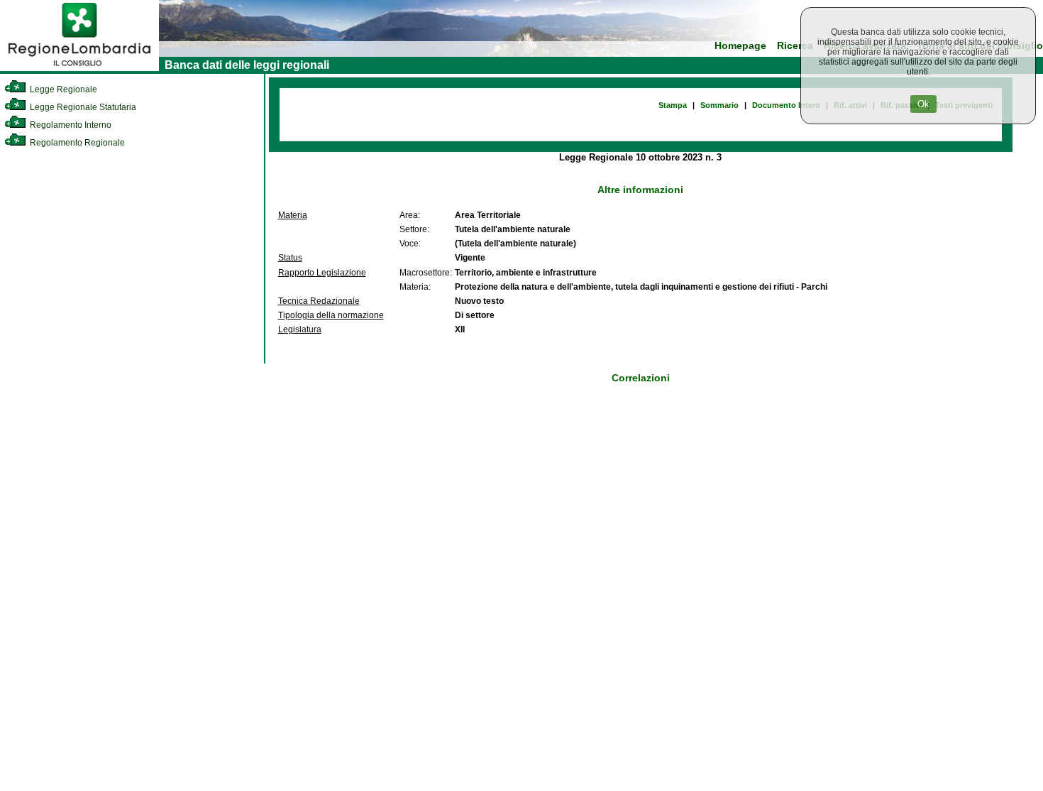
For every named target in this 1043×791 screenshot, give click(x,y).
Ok (923, 104)
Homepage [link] (740, 45)
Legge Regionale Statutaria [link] (82, 107)
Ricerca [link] (795, 45)
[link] (79, 68)
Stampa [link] (672, 105)
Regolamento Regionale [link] (76, 143)
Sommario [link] (719, 105)
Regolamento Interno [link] (69, 125)
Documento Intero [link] (786, 105)
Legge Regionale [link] (62, 89)
